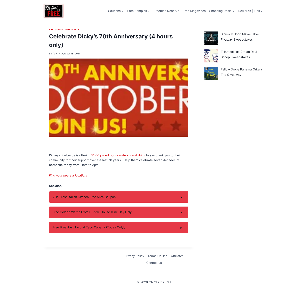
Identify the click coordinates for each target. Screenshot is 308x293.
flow (55, 53)
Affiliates (177, 256)
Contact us (154, 263)
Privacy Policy (134, 256)
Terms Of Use (157, 256)
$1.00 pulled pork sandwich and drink (118, 155)
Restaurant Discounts (64, 29)
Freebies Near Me (166, 11)
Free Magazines (194, 11)
